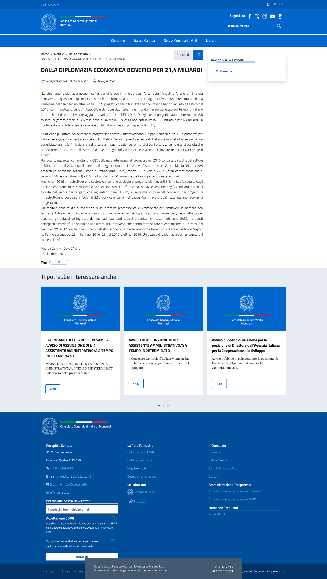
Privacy (104, 528)
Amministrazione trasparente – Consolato (235, 491)
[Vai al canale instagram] (264, 16)
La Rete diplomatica (139, 460)
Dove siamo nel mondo (141, 476)
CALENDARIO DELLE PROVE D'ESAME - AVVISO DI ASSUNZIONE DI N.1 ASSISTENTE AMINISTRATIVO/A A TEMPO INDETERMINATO (79, 348)
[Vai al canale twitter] (256, 16)
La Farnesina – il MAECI (142, 452)
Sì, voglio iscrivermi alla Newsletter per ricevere (72, 541)
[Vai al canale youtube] (271, 16)
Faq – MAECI (217, 514)
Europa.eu (139, 501)
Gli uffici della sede (57, 492)
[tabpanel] (80, 344)
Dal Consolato (78, 53)
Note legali (49, 571)
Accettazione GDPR (60, 518)
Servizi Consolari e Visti (223, 468)
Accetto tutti (222, 571)
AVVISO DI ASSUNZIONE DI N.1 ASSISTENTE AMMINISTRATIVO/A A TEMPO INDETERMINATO (158, 345)
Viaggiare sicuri (136, 468)
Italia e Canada (218, 460)
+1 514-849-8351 (63, 468)
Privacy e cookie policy (75, 571)
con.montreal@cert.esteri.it (70, 484)
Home (45, 53)
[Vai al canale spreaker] (279, 16)
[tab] (159, 406)
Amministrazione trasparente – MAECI (233, 499)
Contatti (214, 476)
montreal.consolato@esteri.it (72, 476)
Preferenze (224, 566)
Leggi (55, 389)
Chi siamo (215, 452)
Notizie (59, 53)
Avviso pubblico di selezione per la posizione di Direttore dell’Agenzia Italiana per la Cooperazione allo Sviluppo (246, 345)
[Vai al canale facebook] (248, 16)
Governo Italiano (50, 4)
